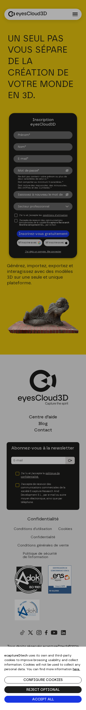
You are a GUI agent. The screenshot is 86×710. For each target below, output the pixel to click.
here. (76, 669)
